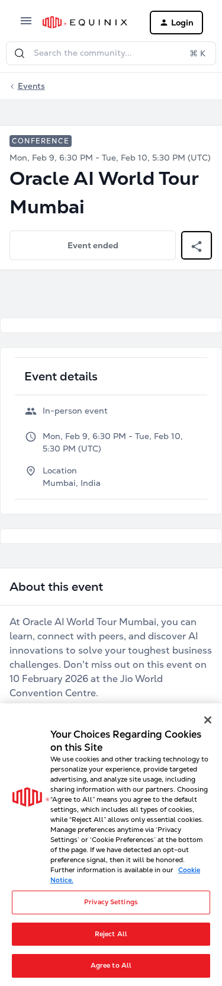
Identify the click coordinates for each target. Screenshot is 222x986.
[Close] (208, 720)
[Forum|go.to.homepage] (87, 22)
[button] (26, 25)
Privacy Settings (111, 902)
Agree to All (111, 965)
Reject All (111, 934)
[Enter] (19, 53)
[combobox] (111, 53)
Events (31, 86)
